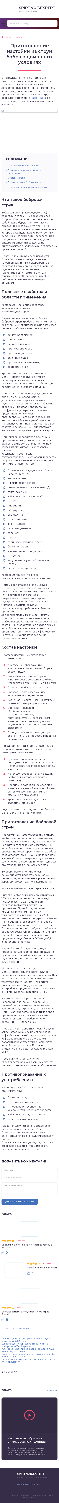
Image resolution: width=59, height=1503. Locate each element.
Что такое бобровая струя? (23, 165)
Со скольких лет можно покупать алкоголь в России (27, 1246)
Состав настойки (17, 177)
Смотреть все (51, 1390)
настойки (37, 97)
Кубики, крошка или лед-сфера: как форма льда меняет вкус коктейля (28, 1350)
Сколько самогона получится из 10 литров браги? (25, 1313)
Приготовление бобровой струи (25, 182)
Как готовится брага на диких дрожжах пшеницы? (28, 1440)
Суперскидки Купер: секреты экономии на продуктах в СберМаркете (25, 1345)
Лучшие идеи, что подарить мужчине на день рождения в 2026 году (27, 1340)
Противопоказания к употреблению (28, 187)
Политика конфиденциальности (29, 1484)
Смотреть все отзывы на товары (15, 1328)
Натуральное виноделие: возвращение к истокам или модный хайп (29, 1360)
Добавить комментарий (19, 1201)
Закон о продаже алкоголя (42, 1267)
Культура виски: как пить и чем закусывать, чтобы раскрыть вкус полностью (28, 1355)
